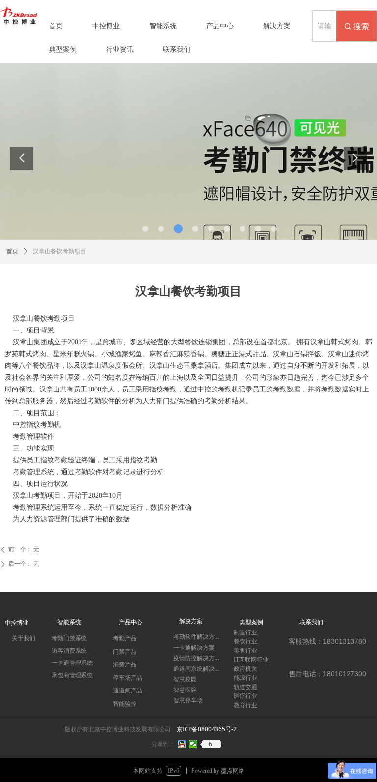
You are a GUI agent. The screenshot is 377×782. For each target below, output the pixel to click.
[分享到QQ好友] (182, 744)
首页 (12, 251)
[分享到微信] (193, 744)
